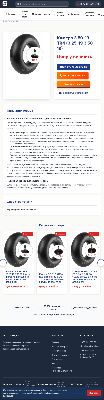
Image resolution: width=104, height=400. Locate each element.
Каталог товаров (42, 14)
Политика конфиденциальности (62, 369)
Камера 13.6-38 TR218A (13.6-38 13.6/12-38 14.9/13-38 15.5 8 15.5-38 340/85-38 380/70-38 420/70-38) (84, 276)
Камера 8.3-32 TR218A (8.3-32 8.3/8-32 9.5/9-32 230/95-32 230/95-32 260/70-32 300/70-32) (51, 278)
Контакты (75, 14)
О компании (57, 359)
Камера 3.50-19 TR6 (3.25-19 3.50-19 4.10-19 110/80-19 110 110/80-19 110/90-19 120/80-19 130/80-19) (18, 276)
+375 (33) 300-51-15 (89, 4)
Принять (93, 393)
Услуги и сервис (25, 14)
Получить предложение (73, 67)
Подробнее (8, 396)
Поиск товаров (60, 14)
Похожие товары (73, 84)
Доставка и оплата (89, 14)
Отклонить (77, 393)
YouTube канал (87, 350)
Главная (12, 14)
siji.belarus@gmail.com (90, 346)
